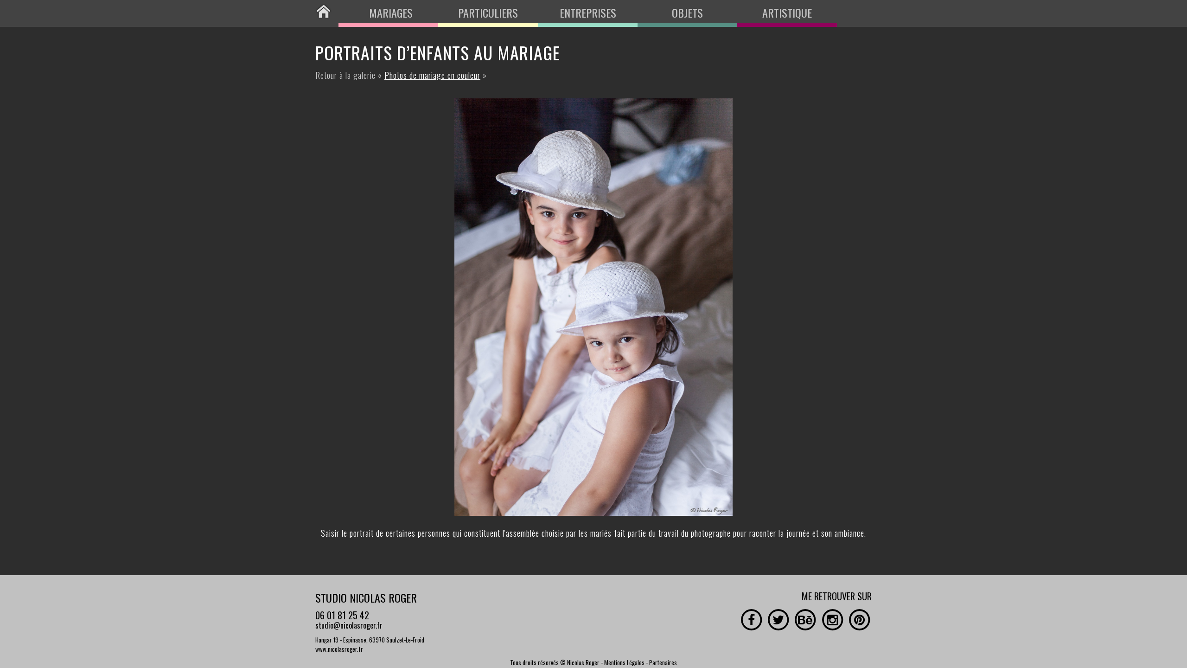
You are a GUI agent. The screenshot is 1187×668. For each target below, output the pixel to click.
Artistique (787, 12)
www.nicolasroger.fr (339, 649)
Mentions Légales (624, 662)
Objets (687, 12)
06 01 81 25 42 (342, 615)
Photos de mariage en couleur (432, 75)
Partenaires (663, 662)
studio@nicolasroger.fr (349, 625)
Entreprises (588, 12)
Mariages (391, 12)
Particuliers (488, 12)
